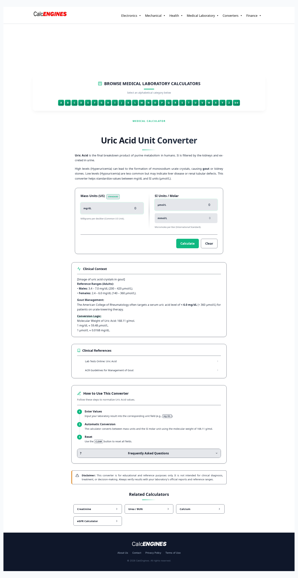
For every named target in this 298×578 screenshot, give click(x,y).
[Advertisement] (149, 49)
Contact (136, 552)
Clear (209, 243)
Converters (231, 15)
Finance (251, 15)
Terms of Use (173, 552)
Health (174, 15)
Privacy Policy (153, 552)
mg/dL (87, 208)
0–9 (236, 102)
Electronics (129, 15)
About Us (122, 552)
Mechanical (153, 15)
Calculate (187, 243)
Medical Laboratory (201, 15)
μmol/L (162, 204)
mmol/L (162, 218)
